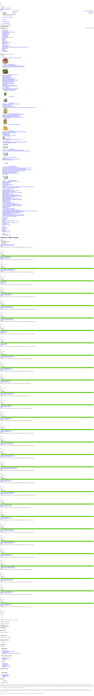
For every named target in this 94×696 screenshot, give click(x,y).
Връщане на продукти (6, 658)
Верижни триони (12, 191)
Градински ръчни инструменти (20, 168)
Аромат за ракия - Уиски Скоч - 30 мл (6, 443)
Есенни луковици (13, 89)
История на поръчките (6, 675)
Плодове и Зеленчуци (14, 80)
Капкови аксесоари (13, 142)
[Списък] (1, 240)
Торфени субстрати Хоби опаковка (21, 131)
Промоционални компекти (6, 42)
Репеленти (8, 206)
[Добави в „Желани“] (0, 253)
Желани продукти (5, 676)
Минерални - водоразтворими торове (15, 113)
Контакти (4, 223)
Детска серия (4, 34)
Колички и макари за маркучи (7, 37)
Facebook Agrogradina (5, 23)
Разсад (3, 44)
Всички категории (5, 30)
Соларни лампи (11, 184)
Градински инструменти (16, 187)
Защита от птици (12, 208)
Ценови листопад (5, 51)
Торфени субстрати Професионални (15, 124)
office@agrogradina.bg (5, 21)
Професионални (11, 79)
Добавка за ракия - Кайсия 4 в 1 (5, 406)
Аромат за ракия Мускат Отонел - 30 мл (7, 245)
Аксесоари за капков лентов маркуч (21, 141)
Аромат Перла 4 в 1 (3, 332)
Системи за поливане (12, 166)
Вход (90, 13)
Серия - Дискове (11, 83)
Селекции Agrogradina (6, 45)
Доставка (4, 13)
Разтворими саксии (8, 138)
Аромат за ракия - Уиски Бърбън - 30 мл (7, 394)
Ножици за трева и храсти (16, 198)
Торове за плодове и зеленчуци (19, 114)
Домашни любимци (5, 35)
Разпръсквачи (10, 159)
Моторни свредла (12, 196)
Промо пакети (4, 41)
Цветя (6, 84)
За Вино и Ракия (5, 36)
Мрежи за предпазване (15, 181)
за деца (4, 219)
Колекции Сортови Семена (17, 65)
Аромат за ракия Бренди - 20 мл (5, 555)
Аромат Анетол (3, 282)
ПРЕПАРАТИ (4, 40)
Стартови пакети (12, 64)
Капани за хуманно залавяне (17, 204)
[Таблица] (2, 240)
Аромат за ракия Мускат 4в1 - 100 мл (6, 307)
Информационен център (6, 224)
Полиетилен (6, 217)
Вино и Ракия (11, 220)
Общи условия (4, 650)
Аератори (8, 189)
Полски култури (11, 81)
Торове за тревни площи (16, 115)
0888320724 (14, 12)
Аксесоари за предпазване (16, 205)
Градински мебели (12, 172)
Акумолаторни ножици (15, 190)
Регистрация (91, 12)
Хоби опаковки (11, 96)
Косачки (7, 193)
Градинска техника (10, 188)
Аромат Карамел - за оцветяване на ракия (7, 270)
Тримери (7, 201)
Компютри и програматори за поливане (23, 150)
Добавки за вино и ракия (16, 212)
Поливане (4, 39)
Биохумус (8, 133)
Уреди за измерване (13, 216)
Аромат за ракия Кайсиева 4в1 (5, 257)
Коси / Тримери (11, 194)
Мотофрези (9, 197)
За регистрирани (5, 674)
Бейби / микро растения (13, 74)
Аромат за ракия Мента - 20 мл (5, 431)
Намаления (4, 665)
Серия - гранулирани (13, 85)
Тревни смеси (4, 50)
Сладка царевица (5, 46)
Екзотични (9, 76)
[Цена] (5, 240)
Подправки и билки (13, 78)
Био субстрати (11, 130)
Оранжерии (9, 182)
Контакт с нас (4, 657)
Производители (5, 663)
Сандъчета (8, 183)
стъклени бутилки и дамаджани (19, 215)
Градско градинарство (6, 33)
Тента (6, 185)
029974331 (14, 14)
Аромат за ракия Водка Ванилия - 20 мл (7, 456)
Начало (3, 56)
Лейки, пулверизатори (12, 157)
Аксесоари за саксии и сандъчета (19, 170)
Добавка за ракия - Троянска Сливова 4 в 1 (7, 567)
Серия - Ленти (10, 82)
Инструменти (10, 213)
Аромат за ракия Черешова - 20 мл (6, 592)
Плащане (4, 12)
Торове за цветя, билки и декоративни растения (27, 107)
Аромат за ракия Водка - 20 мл (5, 518)
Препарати (9, 104)
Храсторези (9, 202)
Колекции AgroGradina (17, 57)
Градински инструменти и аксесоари (24, 167)
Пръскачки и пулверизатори (17, 199)
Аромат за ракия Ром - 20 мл (5, 381)
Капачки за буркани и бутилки (19, 214)
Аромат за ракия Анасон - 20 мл (5, 505)
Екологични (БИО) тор (15, 116)
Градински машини (5, 32)
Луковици (4, 38)
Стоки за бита (4, 48)
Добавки (7, 134)
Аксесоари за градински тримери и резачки (25, 169)
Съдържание (4, 659)
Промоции (4, 218)
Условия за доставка (5, 229)
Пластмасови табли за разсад (18, 139)
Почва (9, 118)
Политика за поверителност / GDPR (8, 651)
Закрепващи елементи (14, 173)
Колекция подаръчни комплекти (19, 66)
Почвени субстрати (13, 132)
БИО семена (9, 75)
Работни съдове (5, 43)
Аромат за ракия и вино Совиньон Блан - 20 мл (8, 468)
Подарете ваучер (5, 664)
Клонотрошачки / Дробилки (17, 192)
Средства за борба (5, 47)
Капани (7, 207)
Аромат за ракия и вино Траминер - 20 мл (7, 493)
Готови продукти (5, 31)
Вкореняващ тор (11, 106)
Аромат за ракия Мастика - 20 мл (5, 369)
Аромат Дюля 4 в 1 (3, 344)
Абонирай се (3, 627)
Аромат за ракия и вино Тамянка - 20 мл (7, 530)
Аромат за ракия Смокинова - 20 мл (6, 580)
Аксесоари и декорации (15, 171)
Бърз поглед (3, 243)
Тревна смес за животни (15, 103)
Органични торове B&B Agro (18, 117)
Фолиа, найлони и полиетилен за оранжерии (25, 186)
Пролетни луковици (14, 88)
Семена (7, 68)
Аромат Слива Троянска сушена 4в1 (6, 319)
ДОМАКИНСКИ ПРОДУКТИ (19, 211)
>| (2, 618)
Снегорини (9, 200)
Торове (3, 49)
